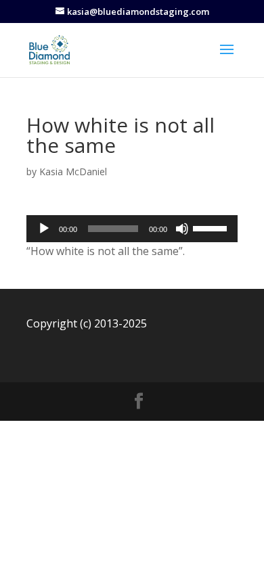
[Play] (44, 228)
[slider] (212, 227)
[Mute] (182, 228)
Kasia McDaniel (73, 171)
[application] (132, 228)
